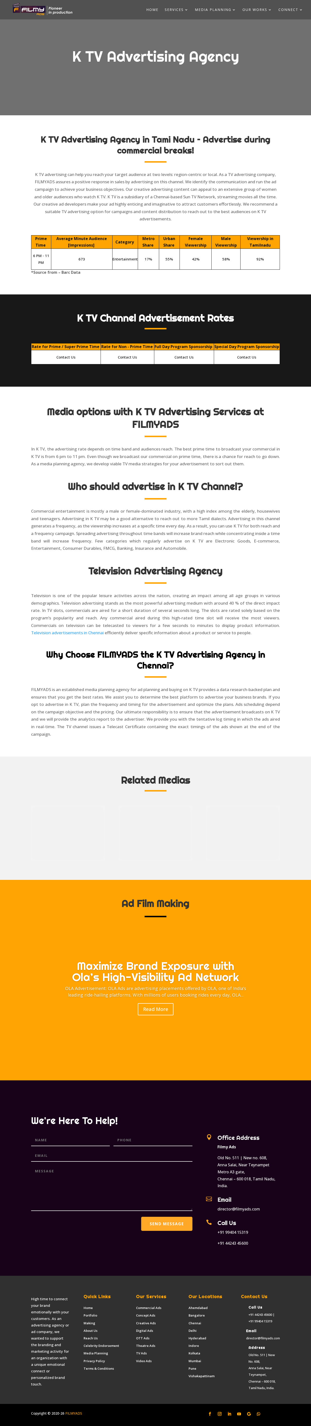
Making (89, 1323)
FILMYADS (73, 1413)
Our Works (254, 10)
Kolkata (194, 1353)
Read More (155, 1009)
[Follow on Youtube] (239, 1414)
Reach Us (91, 1338)
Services (174, 10)
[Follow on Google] (249, 1414)
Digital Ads (144, 1330)
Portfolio (90, 1315)
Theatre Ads (145, 1345)
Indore (194, 1345)
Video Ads (144, 1361)
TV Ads (141, 1353)
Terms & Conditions (99, 1368)
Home (152, 10)
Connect (288, 10)
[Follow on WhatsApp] (258, 1414)
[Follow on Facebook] (210, 1414)
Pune (192, 1368)
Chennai (195, 1323)
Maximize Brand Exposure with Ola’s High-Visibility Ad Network (155, 971)
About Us (90, 1330)
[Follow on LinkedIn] (229, 1414)
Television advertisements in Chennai (67, 632)
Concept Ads (145, 1315)
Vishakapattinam (202, 1376)
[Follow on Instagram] (220, 1414)
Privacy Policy (94, 1361)
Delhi (193, 1330)
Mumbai (195, 1361)
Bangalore (197, 1315)
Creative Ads (146, 1323)
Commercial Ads (148, 1308)
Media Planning (213, 10)
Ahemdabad (198, 1308)
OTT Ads (142, 1338)
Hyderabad (197, 1338)
